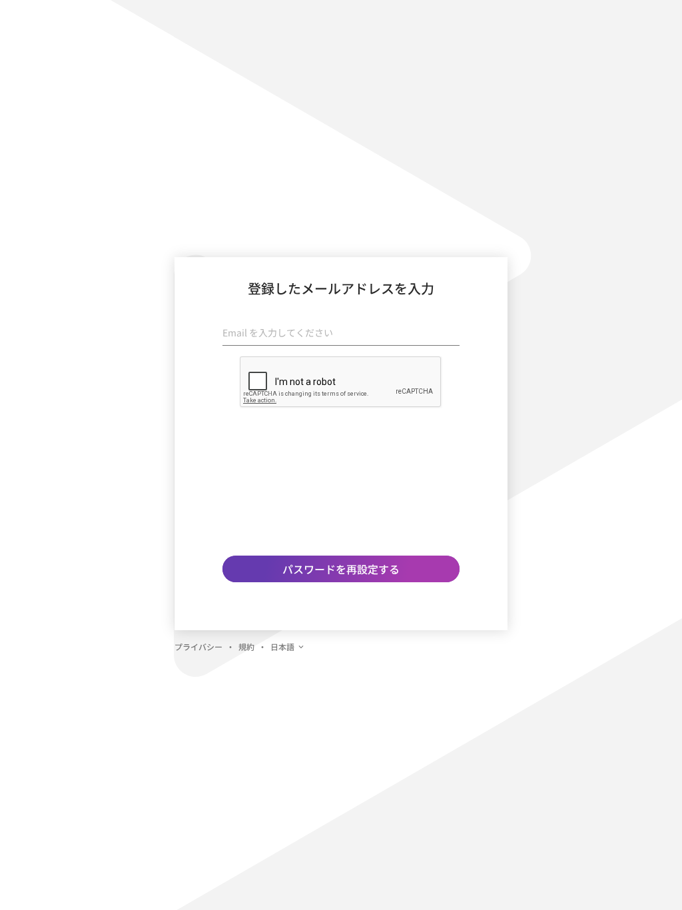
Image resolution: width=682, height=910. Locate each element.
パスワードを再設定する (341, 569)
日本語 (282, 646)
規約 (246, 646)
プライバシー (198, 646)
